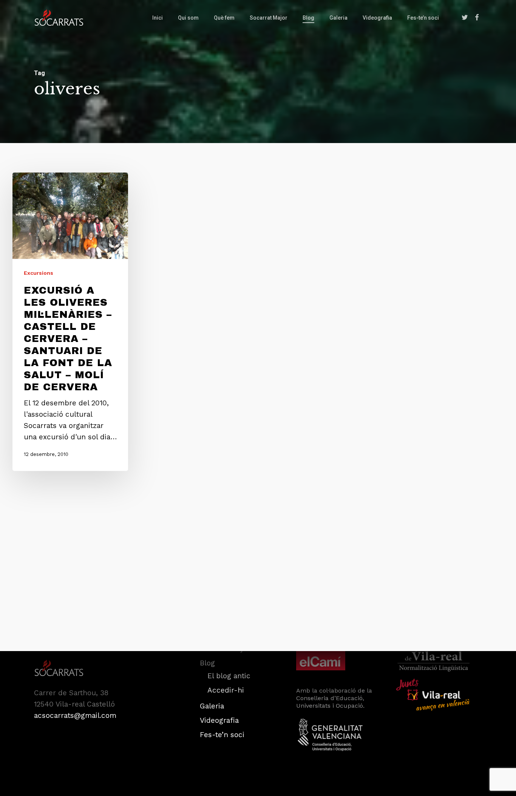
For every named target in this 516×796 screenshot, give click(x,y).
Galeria (212, 706)
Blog (207, 663)
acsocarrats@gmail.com (75, 715)
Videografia (219, 720)
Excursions (38, 272)
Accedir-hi (225, 690)
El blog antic (228, 675)
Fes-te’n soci (222, 734)
